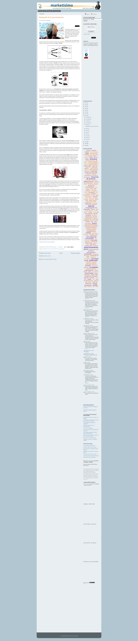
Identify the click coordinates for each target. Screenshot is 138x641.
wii (93, 286)
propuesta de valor (92, 256)
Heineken (91, 199)
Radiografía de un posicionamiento (51, 17)
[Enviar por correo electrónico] (67, 247)
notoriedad (93, 240)
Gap (97, 195)
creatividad (93, 171)
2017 (86, 104)
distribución (91, 185)
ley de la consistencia (91, 215)
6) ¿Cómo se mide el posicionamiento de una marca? (90, 430)
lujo (92, 221)
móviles (87, 235)
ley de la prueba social (91, 217)
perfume (95, 243)
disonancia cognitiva (93, 184)
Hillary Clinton (93, 200)
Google (95, 196)
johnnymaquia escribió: (89, 350)
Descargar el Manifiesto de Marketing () (90, 407)
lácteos (85, 212)
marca (52, 248)
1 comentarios (60, 247)
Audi (91, 154)
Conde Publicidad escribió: (90, 300)
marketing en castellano (91, 228)
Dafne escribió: (88, 356)
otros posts (78, 29)
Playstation (93, 244)
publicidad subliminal (91, 264)
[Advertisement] (89, 92)
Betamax (86, 157)
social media (89, 273)
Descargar (49, 11)
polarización (88, 245)
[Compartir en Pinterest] (73, 247)
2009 (86, 143)
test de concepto (89, 277)
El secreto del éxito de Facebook (89, 457)
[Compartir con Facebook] (71, 247)
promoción (88, 254)
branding (44, 248)
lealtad (90, 212)
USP (93, 279)
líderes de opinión (94, 220)
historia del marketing (91, 201)
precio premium (93, 249)
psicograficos (87, 258)
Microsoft (91, 234)
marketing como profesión (91, 226)
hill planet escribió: (89, 309)
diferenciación (89, 181)
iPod (97, 209)
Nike (96, 238)
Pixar (87, 244)
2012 (86, 113)
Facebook (91, 192)
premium (91, 251)
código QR (87, 167)
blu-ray (96, 157)
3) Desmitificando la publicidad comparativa (89, 423)
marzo (87, 135)
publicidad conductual (91, 262)
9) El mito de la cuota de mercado (89, 437)
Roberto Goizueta (91, 269)
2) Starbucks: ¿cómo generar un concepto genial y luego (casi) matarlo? (90, 420)
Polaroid (95, 245)
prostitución (93, 257)
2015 (86, 108)
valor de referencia (91, 282)
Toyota (96, 277)
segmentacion (89, 270)
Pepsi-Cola (56, 248)
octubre (87, 121)
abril (87, 134)
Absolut (88, 150)
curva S (88, 174)
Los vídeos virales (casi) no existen (89, 447)
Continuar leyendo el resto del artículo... (47, 242)
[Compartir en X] (70, 247)
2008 (86, 145)
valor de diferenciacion (91, 280)
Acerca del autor (56, 11)
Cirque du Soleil (93, 164)
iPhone (93, 209)
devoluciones (88, 180)
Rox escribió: (87, 362)
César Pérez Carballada (48, 247)
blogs (91, 157)
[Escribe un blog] (68, 247)
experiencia (87, 191)
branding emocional (90, 160)
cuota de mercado (91, 173)
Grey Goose (88, 197)
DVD (91, 188)
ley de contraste (92, 212)
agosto (87, 124)
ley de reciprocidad (90, 218)
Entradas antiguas (75, 253)
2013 (86, 112)
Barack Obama (92, 156)
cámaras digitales (93, 162)
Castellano (94, 14)
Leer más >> (87, 298)
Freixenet (93, 195)
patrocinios (95, 241)
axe (86, 156)
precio (86, 249)
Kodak (95, 210)
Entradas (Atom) (47, 255)
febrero (87, 137)
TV (85, 279)
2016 (86, 106)
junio (87, 130)
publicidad (93, 260)
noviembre (88, 119)
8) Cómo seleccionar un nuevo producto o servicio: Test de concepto (90, 435)
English (87, 14)
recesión (88, 266)
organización (88, 241)
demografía (87, 177)
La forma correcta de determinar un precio (91, 455)
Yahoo (96, 286)
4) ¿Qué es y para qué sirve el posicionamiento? (88, 426)
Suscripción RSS (87, 34)
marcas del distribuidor (91, 224)
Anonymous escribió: (89, 325)
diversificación (89, 187)
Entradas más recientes (45, 253)
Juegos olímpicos (89, 210)
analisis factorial (94, 152)
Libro (44, 11)
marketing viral (91, 231)
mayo (87, 132)
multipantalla (93, 235)
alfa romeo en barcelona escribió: (91, 291)
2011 (86, 115)
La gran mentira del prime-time (89, 445)
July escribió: (87, 341)
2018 (86, 102)
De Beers (93, 174)
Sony (96, 273)
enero (87, 139)
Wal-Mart (90, 286)
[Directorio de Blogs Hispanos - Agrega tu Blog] (86, 582)
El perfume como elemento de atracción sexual (90, 452)
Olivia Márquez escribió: (90, 333)
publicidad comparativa (91, 261)
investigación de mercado (90, 208)
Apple (87, 153)
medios (88, 233)
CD (85, 163)
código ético (95, 166)
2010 (86, 141)
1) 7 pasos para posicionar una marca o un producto (91, 418)
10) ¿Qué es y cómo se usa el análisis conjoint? (90, 440)
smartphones (95, 271)
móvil (96, 234)
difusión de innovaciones (91, 182)
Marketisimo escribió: (89, 318)
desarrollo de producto (92, 178)
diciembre (88, 117)
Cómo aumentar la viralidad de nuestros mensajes (90, 449)
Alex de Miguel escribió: (90, 385)
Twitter (89, 279)
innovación (94, 203)
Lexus (94, 212)
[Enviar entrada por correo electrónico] (65, 247)
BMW (87, 159)
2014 (86, 110)
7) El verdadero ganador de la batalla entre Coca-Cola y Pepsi (90, 433)
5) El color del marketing (88, 428)
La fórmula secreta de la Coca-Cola (89, 454)
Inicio (40, 11)
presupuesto (91, 252)
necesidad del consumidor (91, 238)
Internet (91, 206)
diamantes (94, 180)
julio (87, 128)
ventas (95, 285)
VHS (85, 286)
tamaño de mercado (91, 276)
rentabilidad (93, 267)
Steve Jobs (94, 274)
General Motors (88, 196)
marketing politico (91, 230)
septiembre (88, 122)
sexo (89, 271)
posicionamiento (61, 248)
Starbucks (87, 274)
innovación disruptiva (91, 204)
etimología (93, 189)
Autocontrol (95, 154)
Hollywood (88, 203)
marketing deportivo (91, 227)
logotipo (88, 221)
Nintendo (87, 240)
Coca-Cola (49, 248)
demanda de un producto (91, 175)
